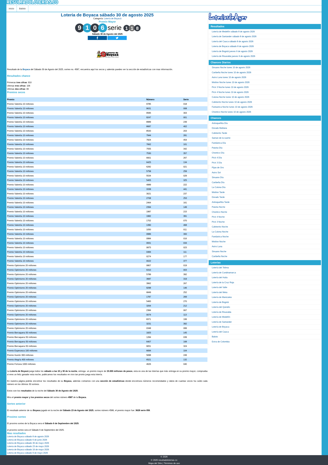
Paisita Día (217, 148)
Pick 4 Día (217, 157)
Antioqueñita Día (220, 123)
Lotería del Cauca (220, 332)
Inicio (11, 8)
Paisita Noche (218, 207)
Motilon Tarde (218, 192)
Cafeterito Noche (220, 227)
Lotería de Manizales (222, 297)
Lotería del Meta (219, 292)
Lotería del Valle (219, 287)
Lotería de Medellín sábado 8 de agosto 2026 (233, 31)
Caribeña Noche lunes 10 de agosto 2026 (231, 72)
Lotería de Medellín (221, 317)
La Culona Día (218, 187)
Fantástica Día (219, 143)
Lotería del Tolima (220, 267)
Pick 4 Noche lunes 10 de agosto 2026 (230, 92)
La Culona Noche (220, 232)
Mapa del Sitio (155, 463)
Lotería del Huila (219, 277)
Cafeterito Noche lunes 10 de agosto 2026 (232, 102)
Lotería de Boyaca (220, 327)
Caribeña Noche (219, 256)
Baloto (22, 8)
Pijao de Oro (218, 167)
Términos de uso (172, 463)
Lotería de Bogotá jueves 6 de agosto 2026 (232, 51)
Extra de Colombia (220, 341)
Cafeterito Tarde (219, 133)
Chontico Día (218, 153)
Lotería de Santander (222, 322)
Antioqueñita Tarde (220, 202)
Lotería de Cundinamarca (224, 272)
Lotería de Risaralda (221, 312)
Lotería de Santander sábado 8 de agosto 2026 (234, 36)
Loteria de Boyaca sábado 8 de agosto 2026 (233, 46)
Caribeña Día (218, 182)
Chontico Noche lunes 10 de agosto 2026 (231, 112)
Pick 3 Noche (218, 222)
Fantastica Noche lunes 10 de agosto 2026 (232, 107)
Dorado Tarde (218, 197)
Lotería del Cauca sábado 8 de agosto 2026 (232, 41)
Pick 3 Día (217, 162)
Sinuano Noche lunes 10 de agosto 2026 (231, 67)
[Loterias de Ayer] (228, 21)
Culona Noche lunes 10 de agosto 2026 (230, 97)
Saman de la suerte (221, 138)
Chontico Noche (219, 212)
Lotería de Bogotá (220, 302)
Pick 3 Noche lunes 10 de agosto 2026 (230, 87)
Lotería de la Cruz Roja (223, 282)
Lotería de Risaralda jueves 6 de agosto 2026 (233, 56)
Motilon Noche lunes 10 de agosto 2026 (230, 82)
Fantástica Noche (220, 236)
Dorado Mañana (219, 128)
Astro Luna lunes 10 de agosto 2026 (229, 77)
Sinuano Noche (219, 251)
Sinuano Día (217, 177)
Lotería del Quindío (221, 307)
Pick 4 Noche (218, 217)
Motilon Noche (218, 241)
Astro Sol (216, 172)
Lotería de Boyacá (112, 18)
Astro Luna (217, 246)
